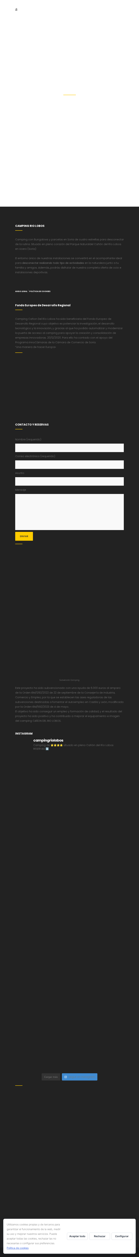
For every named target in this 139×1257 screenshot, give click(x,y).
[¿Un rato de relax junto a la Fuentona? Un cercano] (97, 960)
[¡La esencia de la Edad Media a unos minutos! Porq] (97, 1055)
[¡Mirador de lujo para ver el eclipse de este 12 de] (97, 897)
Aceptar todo (77, 1236)
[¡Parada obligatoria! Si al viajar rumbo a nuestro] (42, 929)
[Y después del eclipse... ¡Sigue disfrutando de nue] (97, 866)
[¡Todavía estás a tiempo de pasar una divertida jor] (42, 960)
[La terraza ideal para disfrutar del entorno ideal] (97, 802)
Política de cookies (18, 1247)
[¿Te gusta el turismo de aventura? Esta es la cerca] (42, 771)
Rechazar (100, 1236)
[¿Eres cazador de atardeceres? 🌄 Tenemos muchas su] (97, 834)
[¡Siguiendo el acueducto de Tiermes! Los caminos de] (42, 866)
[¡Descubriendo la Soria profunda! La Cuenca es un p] (97, 992)
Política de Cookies (39, 291)
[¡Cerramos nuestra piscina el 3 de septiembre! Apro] (42, 802)
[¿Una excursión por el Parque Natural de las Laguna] (42, 1055)
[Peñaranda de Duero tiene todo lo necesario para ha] (97, 771)
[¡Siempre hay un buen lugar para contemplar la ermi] (42, 897)
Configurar (122, 1236)
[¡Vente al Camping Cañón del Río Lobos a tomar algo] (42, 1024)
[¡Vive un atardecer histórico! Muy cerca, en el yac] (42, 992)
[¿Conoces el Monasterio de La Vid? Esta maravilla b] (42, 834)
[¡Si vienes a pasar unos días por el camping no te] (97, 1024)
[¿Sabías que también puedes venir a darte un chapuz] (97, 929)
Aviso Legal (21, 291)
